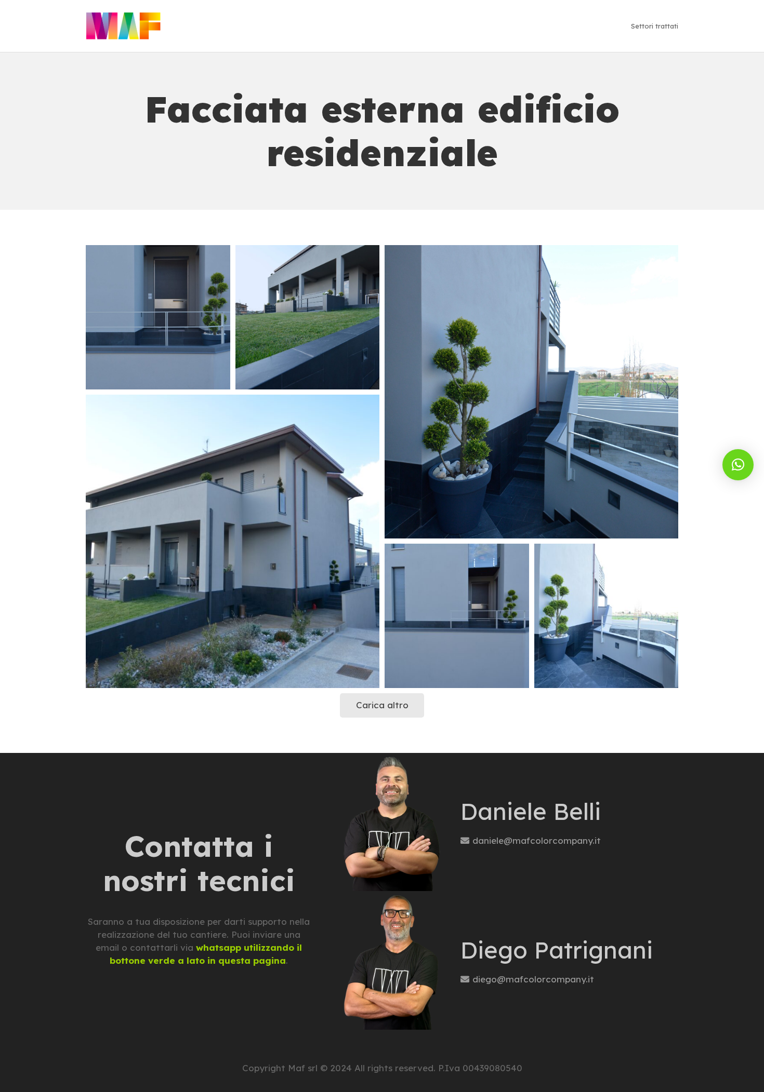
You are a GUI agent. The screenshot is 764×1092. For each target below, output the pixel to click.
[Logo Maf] (123, 26)
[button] (738, 464)
